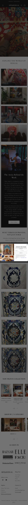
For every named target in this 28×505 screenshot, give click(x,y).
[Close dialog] (27, 244)
